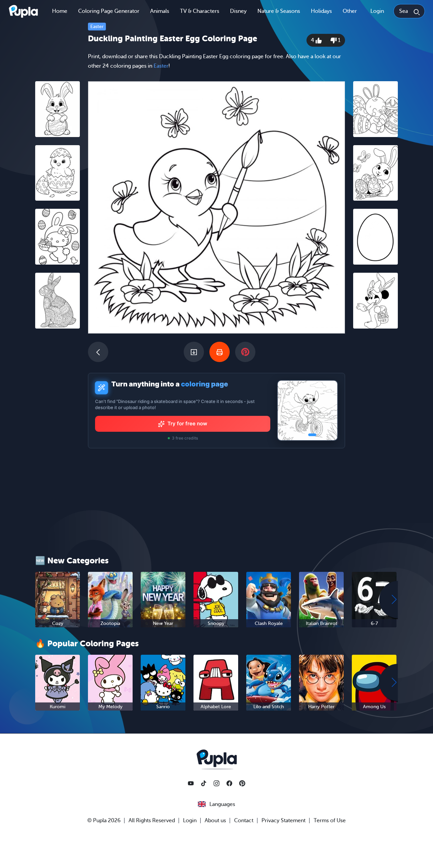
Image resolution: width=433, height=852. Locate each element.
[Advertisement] (57, 438)
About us (215, 820)
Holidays (321, 11)
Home (59, 11)
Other (350, 11)
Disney (238, 11)
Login (377, 11)
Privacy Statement (283, 820)
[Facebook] (229, 783)
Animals (159, 11)
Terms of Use (330, 820)
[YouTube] (191, 783)
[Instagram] (216, 783)
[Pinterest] (242, 783)
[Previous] (98, 352)
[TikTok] (204, 783)
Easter (97, 26)
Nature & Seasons (278, 11)
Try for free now (187, 423)
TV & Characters (199, 11)
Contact (243, 820)
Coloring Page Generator (108, 11)
